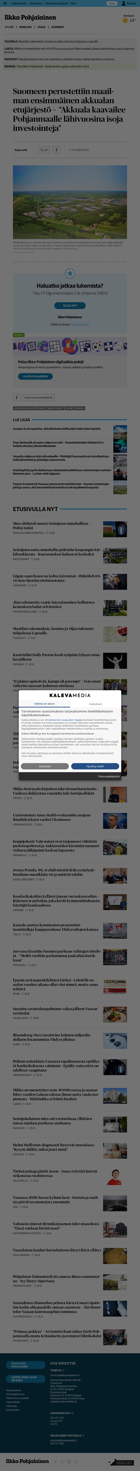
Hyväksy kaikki (95, 766)
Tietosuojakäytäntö (109, 776)
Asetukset (45, 766)
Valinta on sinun (44, 703)
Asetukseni (95, 704)
